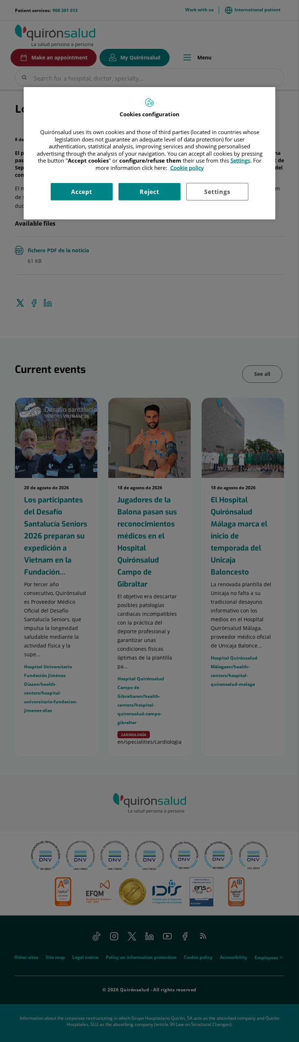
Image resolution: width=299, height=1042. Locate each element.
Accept (81, 192)
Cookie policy (187, 167)
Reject (149, 192)
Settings (217, 192)
